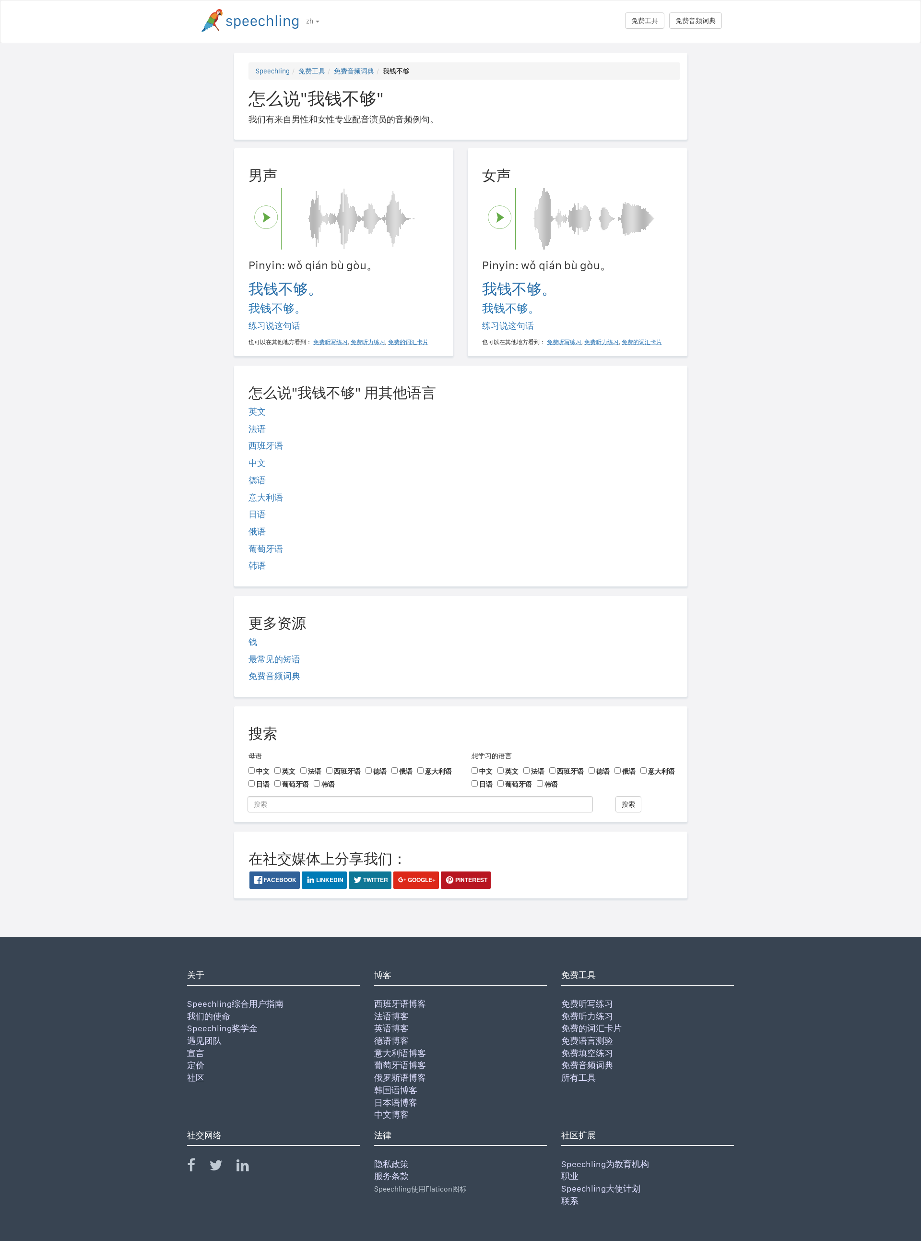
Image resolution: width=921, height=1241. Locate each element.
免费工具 (644, 20)
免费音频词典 (695, 20)
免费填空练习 (587, 1053)
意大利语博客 (400, 1053)
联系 (570, 1201)
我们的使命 (208, 1016)
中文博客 (391, 1115)
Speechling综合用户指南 (235, 1004)
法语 (257, 429)
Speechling (273, 71)
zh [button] (310, 21)
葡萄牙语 (265, 549)
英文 (257, 411)
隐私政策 (391, 1164)
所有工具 (578, 1078)
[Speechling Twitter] (222, 1167)
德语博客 (391, 1041)
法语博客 (391, 1016)
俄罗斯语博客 (400, 1078)
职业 (570, 1176)
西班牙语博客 (400, 1004)
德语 (257, 480)
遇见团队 (204, 1041)
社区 (195, 1078)
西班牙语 (265, 446)
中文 (257, 463)
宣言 (195, 1053)
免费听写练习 (587, 1004)
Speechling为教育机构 (605, 1164)
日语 (257, 514)
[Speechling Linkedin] (248, 1167)
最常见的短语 (274, 659)
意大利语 (265, 497)
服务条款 (391, 1176)
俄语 (257, 531)
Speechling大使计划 (600, 1188)
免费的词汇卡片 (591, 1028)
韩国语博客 (395, 1090)
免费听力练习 (587, 1016)
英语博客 (391, 1028)
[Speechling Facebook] (197, 1167)
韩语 (257, 566)
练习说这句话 (274, 326)
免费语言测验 (587, 1041)
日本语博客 (395, 1103)
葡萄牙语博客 (400, 1065)
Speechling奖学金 (222, 1028)
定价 (195, 1065)
